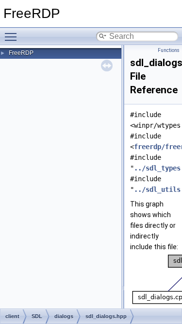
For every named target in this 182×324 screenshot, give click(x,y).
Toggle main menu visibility (12, 36)
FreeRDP (21, 53)
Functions (169, 50)
